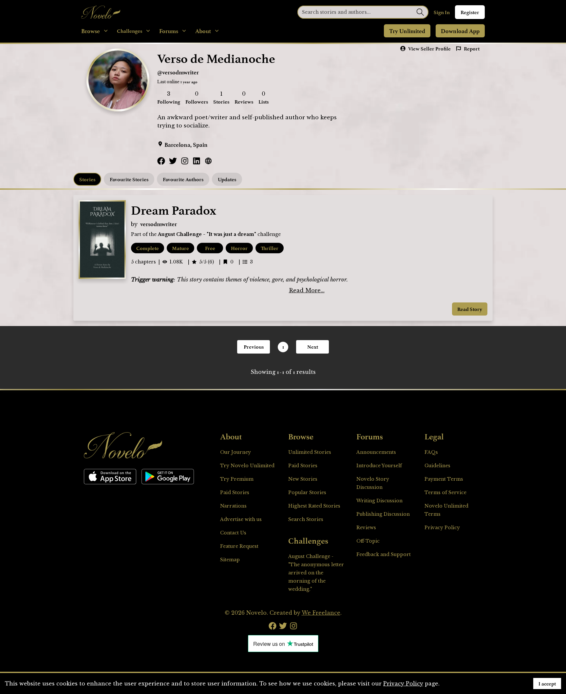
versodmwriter (158, 224)
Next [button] (312, 347)
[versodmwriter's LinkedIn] (196, 161)
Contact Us (233, 533)
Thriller (269, 248)
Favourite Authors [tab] (183, 179)
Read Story (469, 309)
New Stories (302, 479)
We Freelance (321, 612)
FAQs (431, 452)
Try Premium (237, 479)
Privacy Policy (442, 527)
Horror (239, 248)
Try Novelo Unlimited (247, 466)
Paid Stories (234, 492)
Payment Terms (443, 479)
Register (470, 12)
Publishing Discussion (383, 514)
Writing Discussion (379, 501)
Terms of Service (445, 492)
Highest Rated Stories (314, 506)
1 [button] (283, 347)
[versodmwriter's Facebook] (161, 161)
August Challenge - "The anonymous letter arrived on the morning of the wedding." (316, 572)
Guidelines (437, 466)
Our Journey (235, 452)
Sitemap (230, 560)
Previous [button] (254, 347)
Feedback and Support (383, 554)
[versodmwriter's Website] (208, 161)
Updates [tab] (227, 179)
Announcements (376, 452)
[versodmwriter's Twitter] (173, 161)
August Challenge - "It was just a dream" (207, 234)
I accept (547, 683)
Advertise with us (241, 519)
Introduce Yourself (379, 466)
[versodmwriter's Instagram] (185, 161)
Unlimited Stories (309, 452)
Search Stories (305, 519)
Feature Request (239, 546)
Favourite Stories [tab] (129, 179)
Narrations (233, 506)
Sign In (442, 12)
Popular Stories (307, 492)
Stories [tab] (87, 179)
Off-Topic (368, 541)
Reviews (366, 527)
